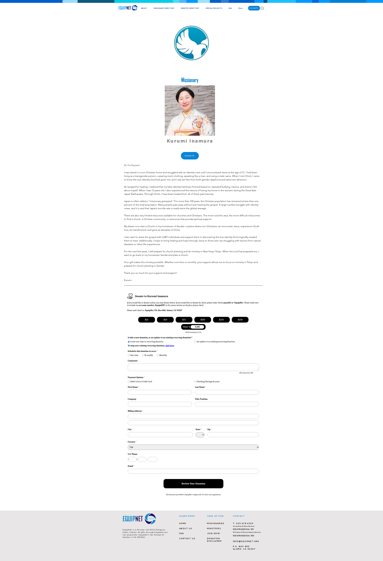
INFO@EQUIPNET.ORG (246, 541)
